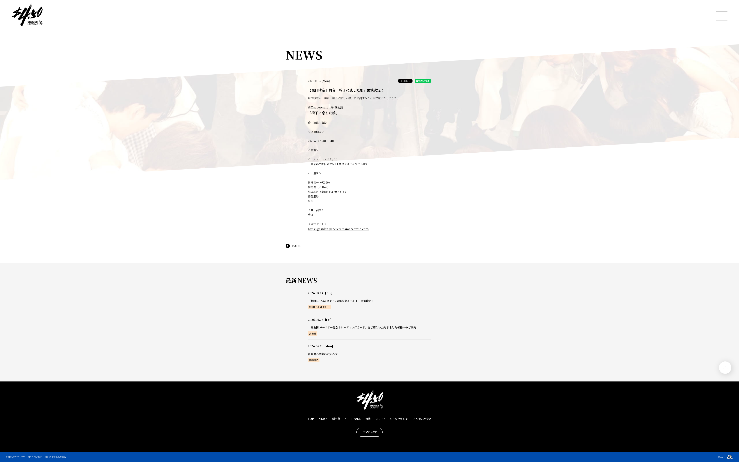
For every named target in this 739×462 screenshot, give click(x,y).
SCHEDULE (353, 419)
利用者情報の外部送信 (55, 457)
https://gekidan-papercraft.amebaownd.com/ (338, 229)
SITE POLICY (35, 457)
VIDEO (380, 419)
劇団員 (336, 419)
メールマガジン (398, 419)
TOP (311, 419)
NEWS (323, 419)
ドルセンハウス (422, 419)
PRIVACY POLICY (15, 457)
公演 (368, 419)
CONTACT (370, 432)
